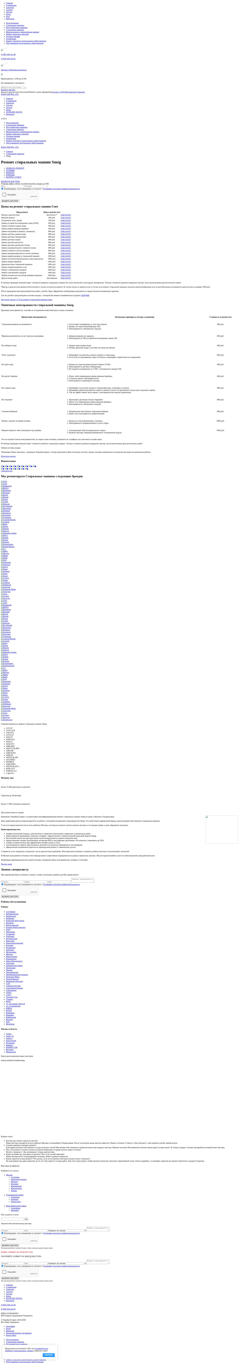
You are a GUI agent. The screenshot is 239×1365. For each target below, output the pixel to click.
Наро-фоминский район (16, 1206)
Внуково (9, 1050)
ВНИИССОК (11, 1047)
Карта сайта (11, 1335)
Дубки (8, 1034)
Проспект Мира (12, 977)
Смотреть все (6, 471)
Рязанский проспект (14, 981)
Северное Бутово (13, 986)
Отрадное (10, 963)
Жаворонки (11, 1052)
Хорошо (49, 1355)
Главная (9, 3)
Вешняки (10, 1015)
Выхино (9, 1019)
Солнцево (15, 1177)
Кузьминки (10, 948)
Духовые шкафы (13, 36)
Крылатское (11, 1041)
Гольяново (10, 934)
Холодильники (12, 23)
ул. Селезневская (13, 1006)
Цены (8, 14)
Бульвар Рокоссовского (16, 927)
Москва (9, 1175)
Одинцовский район (15, 1195)
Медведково (11, 952)
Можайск (15, 1210)
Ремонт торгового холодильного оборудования (26, 41)
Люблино (10, 950)
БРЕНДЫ (10, 173)
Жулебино (10, 1024)
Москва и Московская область (14, 70)
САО (8, 984)
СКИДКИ (85, 295)
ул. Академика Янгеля (15, 1004)
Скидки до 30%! (58, 92)
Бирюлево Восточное (15, 921)
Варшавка (10, 1013)
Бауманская (11, 916)
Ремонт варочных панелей (17, 34)
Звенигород (16, 1202)
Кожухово (10, 941)
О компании (11, 5)
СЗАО (8, 995)
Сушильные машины (15, 30)
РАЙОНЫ (10, 175)
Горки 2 (9, 1038)
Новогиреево (11, 957)
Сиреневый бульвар (14, 988)
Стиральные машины (15, 25)
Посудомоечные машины (16, 27)
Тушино (9, 999)
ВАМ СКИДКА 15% (10, 94)
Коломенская (11, 939)
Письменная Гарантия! (75, 92)
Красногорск (16, 1188)
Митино (9, 954)
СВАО (8, 993)
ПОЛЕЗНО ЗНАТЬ (14, 112)
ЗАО (8, 1022)
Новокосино (11, 959)
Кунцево (9, 945)
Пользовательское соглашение (19, 1333)
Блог (8, 16)
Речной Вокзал (12, 979)
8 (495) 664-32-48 (8, 54)
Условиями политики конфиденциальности (61, 189)
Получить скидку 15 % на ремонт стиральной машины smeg (26, 300)
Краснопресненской (14, 943)
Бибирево (10, 918)
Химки (14, 1191)
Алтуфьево (10, 912)
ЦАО (8, 930)
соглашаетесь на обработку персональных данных (26, 1349)
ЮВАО (9, 1008)
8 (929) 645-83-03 (8, 59)
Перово (9, 970)
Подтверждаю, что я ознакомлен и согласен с (42, 189)
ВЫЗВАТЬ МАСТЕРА (10, 181)
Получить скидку (8, 456)
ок (26, 1219)
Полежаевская (12, 972)
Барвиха (9, 1045)
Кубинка (14, 1199)
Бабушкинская (12, 914)
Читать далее (6, 864)
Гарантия (10, 7)
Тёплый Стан (11, 997)
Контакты (10, 19)
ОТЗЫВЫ (10, 170)
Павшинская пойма (14, 966)
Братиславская (12, 925)
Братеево (10, 923)
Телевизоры (11, 39)
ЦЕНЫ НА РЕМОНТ (15, 168)
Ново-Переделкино (14, 961)
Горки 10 (10, 1036)
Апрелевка (15, 1208)
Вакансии (10, 1331)
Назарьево (10, 1043)
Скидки (9, 10)
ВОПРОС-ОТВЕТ (14, 177)
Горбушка (10, 936)
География (10, 1326)
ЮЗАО (9, 1010)
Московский (16, 1186)
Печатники (10, 968)
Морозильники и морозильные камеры (22, 32)
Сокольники (11, 990)
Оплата (9, 12)
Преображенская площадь (17, 975)
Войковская (11, 1017)
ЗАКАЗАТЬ (66, 215)
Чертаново (10, 932)
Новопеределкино (18, 1179)
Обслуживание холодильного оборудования (24, 43)
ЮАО (8, 1002)
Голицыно (15, 1197)
